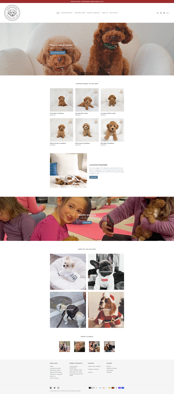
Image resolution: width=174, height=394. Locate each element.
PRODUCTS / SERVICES (56, 374)
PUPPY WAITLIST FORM (76, 372)
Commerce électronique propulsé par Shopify (70, 390)
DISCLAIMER (110, 370)
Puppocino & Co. (57, 390)
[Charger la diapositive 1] (85, 73)
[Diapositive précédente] (82, 73)
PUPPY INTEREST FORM (76, 370)
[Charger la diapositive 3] (87, 73)
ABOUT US (52, 376)
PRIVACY (109, 366)
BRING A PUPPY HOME (56, 372)
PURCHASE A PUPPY (55, 370)
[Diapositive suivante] (91, 73)
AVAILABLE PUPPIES (55, 368)
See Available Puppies (57, 52)
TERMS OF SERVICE (112, 368)
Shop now (93, 177)
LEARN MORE (87, 222)
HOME (51, 366)
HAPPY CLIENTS (54, 378)
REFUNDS (109, 372)
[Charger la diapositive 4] (88, 73)
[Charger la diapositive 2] (86, 73)
